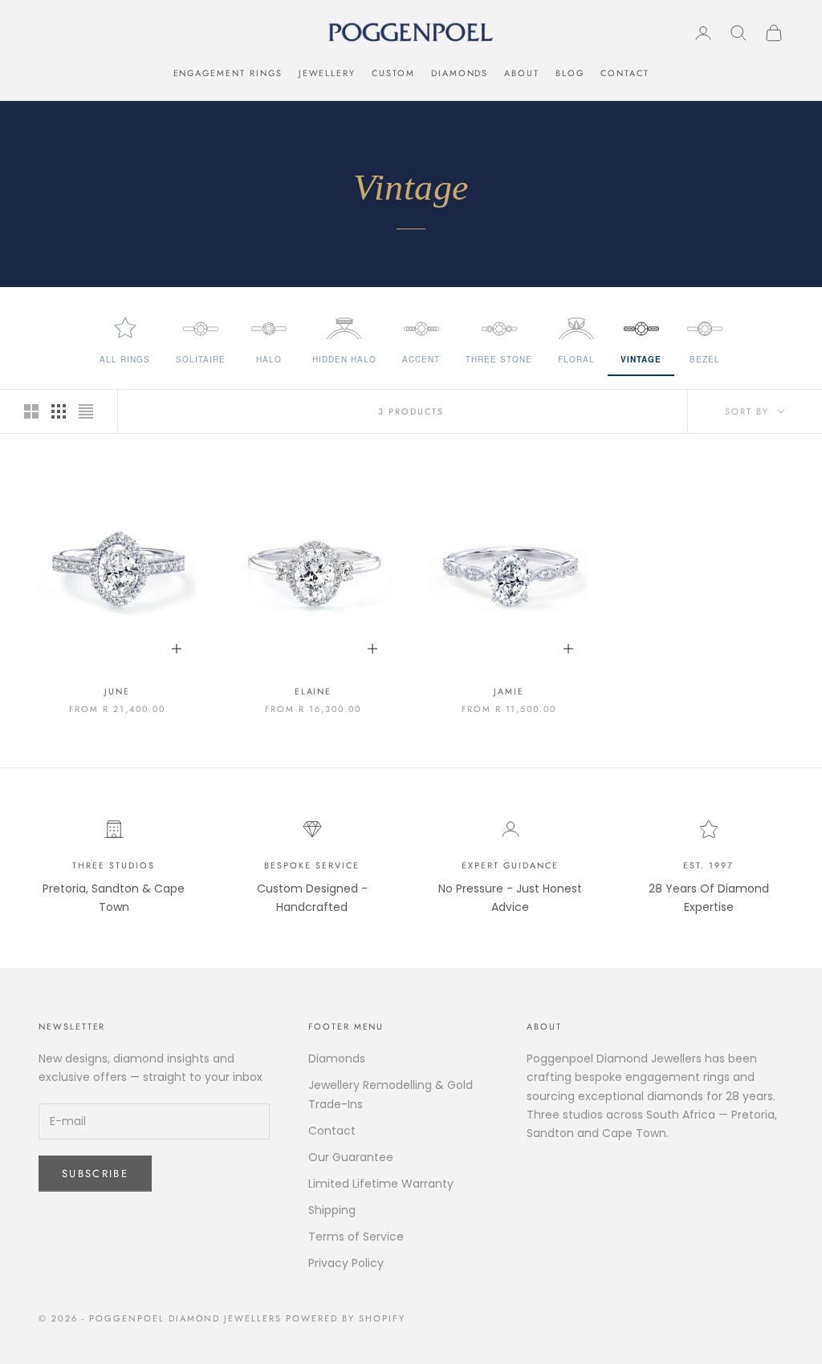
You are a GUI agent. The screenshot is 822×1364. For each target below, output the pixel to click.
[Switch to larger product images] (31, 411)
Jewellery (327, 73)
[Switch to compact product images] (86, 411)
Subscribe (95, 1173)
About (521, 73)
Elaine (313, 691)
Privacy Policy (346, 1263)
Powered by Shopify (345, 1318)
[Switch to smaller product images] (58, 411)
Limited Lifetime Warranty (381, 1184)
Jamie (509, 691)
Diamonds (460, 73)
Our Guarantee (350, 1157)
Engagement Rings (228, 73)
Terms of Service (356, 1236)
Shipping (332, 1210)
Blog (569, 73)
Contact (624, 73)
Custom (393, 73)
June (117, 691)
